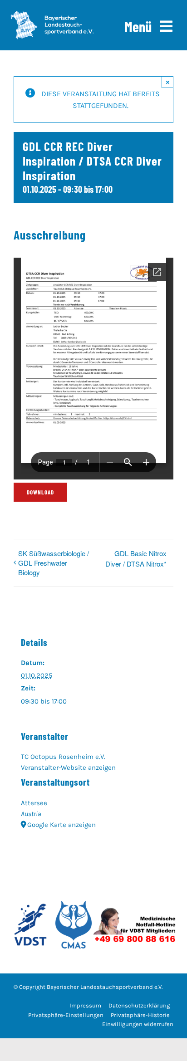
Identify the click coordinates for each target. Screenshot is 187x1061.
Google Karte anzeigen (61, 825)
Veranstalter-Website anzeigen (68, 767)
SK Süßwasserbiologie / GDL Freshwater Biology (53, 562)
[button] (65, 1015)
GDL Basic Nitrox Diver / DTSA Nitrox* (136, 558)
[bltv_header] (52, 14)
